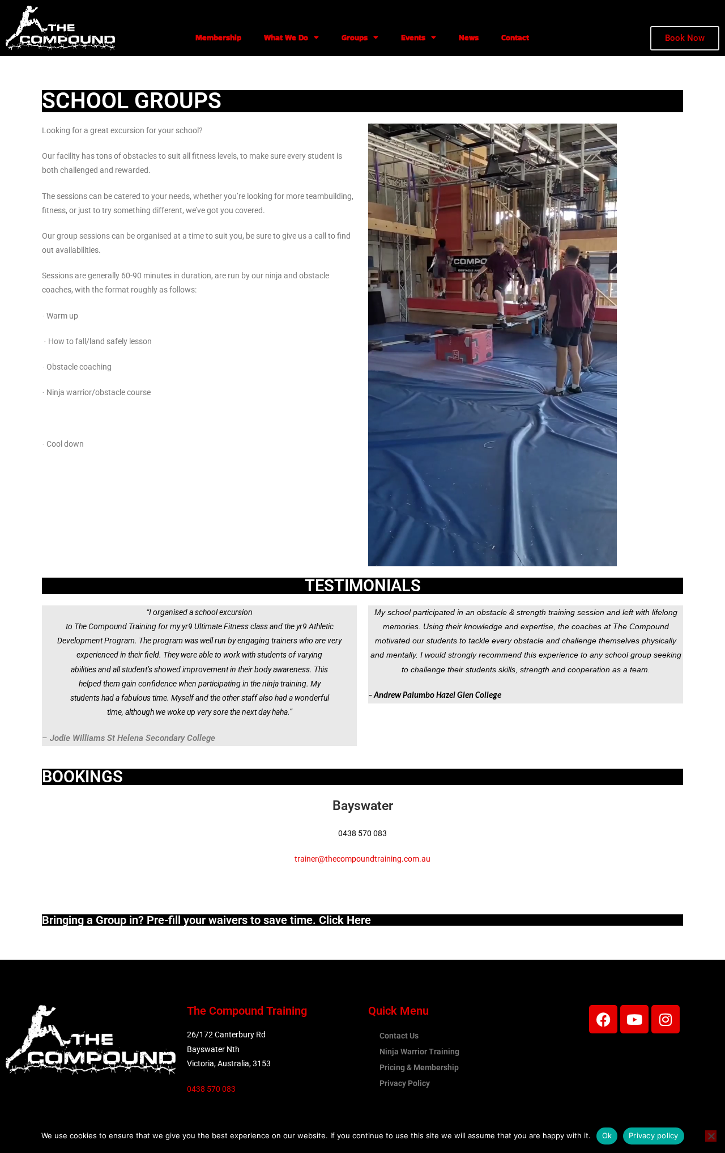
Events (413, 37)
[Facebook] (603, 1019)
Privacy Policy (404, 1083)
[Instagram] (665, 1019)
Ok (607, 1135)
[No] (711, 1136)
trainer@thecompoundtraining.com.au (362, 858)
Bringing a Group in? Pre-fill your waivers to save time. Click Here (206, 920)
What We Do (286, 37)
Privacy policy (654, 1135)
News (469, 37)
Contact (515, 37)
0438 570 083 (211, 1088)
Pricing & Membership (419, 1067)
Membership (218, 37)
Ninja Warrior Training (419, 1051)
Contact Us (399, 1035)
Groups (355, 37)
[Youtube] (634, 1019)
